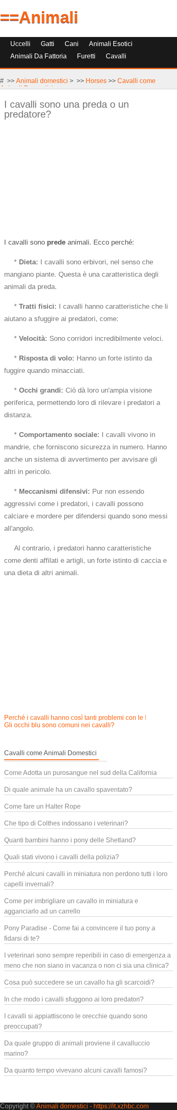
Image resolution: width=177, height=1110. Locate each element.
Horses (96, 80)
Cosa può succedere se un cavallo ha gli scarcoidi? (79, 982)
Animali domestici (42, 80)
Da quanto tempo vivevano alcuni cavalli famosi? (75, 1070)
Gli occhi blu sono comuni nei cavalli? (60, 725)
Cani (72, 43)
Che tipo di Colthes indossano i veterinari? (66, 823)
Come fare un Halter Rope (42, 806)
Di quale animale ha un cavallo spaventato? (68, 789)
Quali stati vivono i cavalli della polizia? (61, 856)
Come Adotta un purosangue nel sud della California (80, 772)
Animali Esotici (111, 43)
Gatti (47, 43)
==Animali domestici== (47, 26)
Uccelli (20, 43)
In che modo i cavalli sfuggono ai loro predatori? (74, 999)
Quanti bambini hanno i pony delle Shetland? (70, 840)
